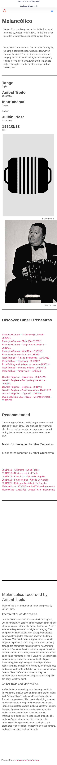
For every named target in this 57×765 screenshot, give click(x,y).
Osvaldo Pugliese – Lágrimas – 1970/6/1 (22, 393)
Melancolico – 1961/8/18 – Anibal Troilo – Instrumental (28, 486)
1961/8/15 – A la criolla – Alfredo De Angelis (23, 476)
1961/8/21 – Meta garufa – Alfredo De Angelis (24, 483)
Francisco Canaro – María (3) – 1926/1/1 (22, 341)
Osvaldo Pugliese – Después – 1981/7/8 (22, 387)
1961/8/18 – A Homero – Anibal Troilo (20, 470)
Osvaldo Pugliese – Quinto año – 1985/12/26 (24, 377)
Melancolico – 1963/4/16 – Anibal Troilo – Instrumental (28, 490)
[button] (52, 11)
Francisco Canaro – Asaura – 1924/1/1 (21, 354)
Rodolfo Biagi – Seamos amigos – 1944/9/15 (24, 368)
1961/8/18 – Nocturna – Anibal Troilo (20, 473)
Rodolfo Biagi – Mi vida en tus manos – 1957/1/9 (26, 364)
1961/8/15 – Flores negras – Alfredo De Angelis (25, 480)
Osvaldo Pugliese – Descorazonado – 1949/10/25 (26, 390)
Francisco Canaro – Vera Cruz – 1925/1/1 (22, 351)
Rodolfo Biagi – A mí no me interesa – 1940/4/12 (25, 358)
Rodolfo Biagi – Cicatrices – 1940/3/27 (21, 361)
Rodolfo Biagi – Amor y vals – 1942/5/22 (21, 371)
